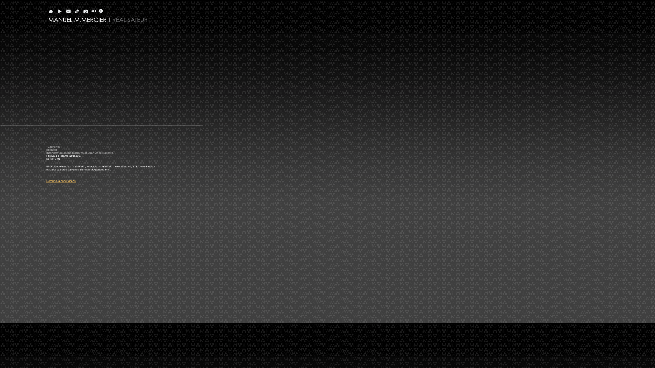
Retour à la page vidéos (61, 180)
